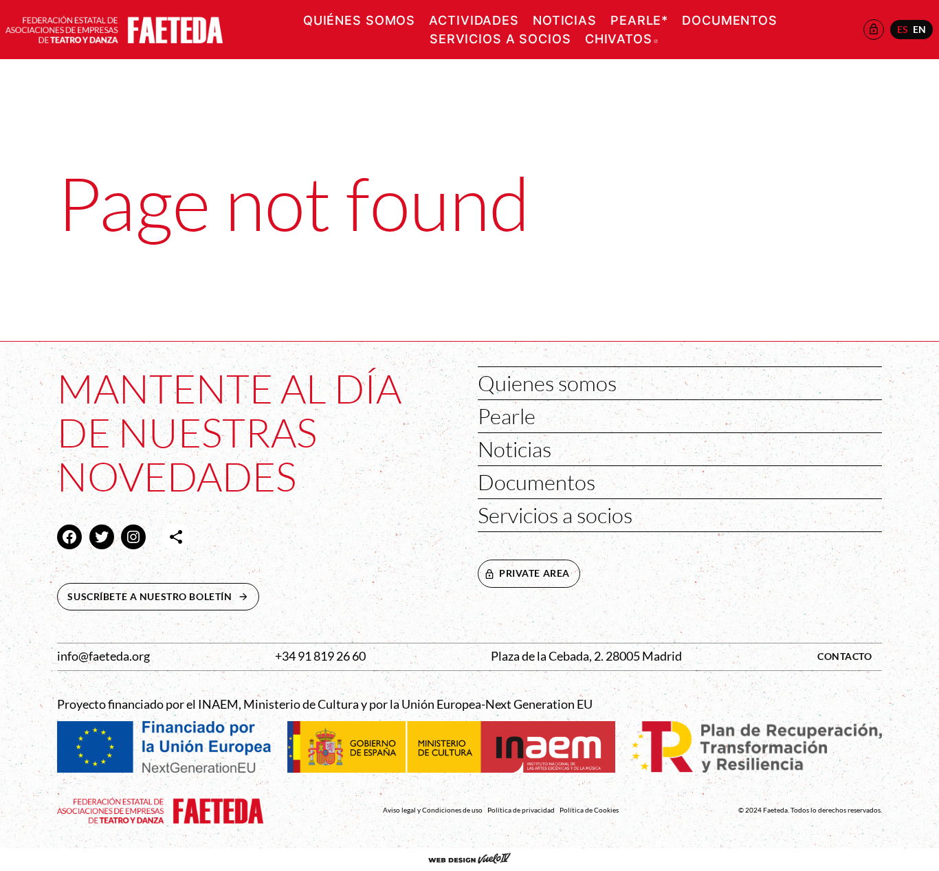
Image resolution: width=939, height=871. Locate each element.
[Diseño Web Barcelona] (469, 859)
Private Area (534, 573)
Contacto (844, 656)
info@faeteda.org (103, 656)
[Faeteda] (114, 27)
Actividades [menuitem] (474, 20)
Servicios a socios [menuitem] (500, 39)
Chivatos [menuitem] (621, 39)
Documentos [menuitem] (729, 20)
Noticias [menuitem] (565, 20)
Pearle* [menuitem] (639, 20)
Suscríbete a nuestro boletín (162, 596)
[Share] (176, 537)
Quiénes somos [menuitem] (359, 20)
